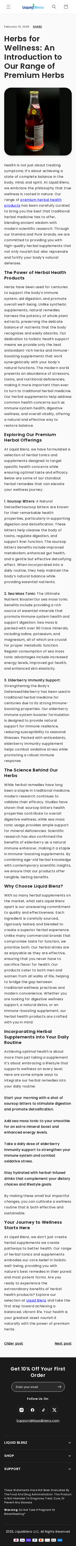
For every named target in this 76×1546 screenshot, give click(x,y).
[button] (8, 6)
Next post (63, 1343)
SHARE (37, 26)
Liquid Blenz (36, 1300)
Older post (13, 1343)
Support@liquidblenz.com (38, 1420)
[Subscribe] (59, 1387)
